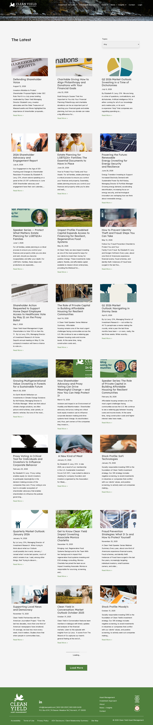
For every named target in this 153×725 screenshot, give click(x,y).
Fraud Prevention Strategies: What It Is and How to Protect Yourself (118, 534)
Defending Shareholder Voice (27, 81)
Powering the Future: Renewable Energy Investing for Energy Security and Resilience (114, 160)
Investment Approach (88, 5)
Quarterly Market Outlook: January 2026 (29, 533)
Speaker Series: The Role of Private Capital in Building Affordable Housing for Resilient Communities (117, 386)
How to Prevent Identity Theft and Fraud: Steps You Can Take (118, 233)
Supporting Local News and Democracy (27, 608)
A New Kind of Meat (70, 456)
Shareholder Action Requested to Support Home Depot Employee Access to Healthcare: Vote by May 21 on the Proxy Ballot (29, 313)
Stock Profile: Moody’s (115, 606)
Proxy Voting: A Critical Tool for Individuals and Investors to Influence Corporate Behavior (27, 460)
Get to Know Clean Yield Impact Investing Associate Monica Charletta (72, 536)
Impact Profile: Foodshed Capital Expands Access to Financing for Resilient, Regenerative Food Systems (73, 235)
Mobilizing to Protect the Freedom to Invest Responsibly (72, 685)
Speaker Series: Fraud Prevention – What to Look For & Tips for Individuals (118, 685)
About (103, 5)
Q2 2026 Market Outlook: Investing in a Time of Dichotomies (117, 82)
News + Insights (117, 5)
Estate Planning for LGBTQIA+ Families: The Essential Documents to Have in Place (72, 159)
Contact (132, 5)
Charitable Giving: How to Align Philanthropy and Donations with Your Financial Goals (73, 84)
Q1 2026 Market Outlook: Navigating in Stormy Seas (116, 308)
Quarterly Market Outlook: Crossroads (29, 683)
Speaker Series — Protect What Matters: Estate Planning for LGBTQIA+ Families (28, 234)
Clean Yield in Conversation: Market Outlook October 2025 (70, 609)
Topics (104, 39)
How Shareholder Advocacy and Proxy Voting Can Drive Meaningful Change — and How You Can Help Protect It (73, 388)
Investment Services (66, 5)
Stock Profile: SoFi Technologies (113, 457)
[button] (76, 4)
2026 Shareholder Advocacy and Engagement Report (25, 157)
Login (140, 5)
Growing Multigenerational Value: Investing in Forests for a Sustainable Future (29, 383)
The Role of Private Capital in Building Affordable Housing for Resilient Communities (73, 310)
